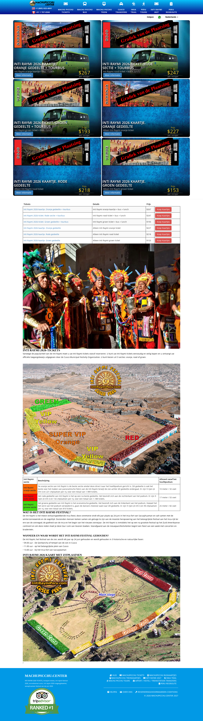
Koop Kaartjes (163, 209)
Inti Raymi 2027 (153, 678)
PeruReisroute (171, 8)
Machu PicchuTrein (104, 8)
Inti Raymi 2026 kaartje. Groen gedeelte (124, 183)
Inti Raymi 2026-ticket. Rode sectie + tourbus (127, 66)
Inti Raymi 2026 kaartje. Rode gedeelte (40, 183)
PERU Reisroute (168, 683)
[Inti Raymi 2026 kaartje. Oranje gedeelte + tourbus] (57, 49)
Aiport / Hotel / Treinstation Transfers (155, 680)
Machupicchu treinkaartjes (126, 678)
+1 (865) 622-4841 (43, 8)
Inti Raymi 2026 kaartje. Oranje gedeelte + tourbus (39, 66)
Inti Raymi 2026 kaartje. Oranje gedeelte (124, 124)
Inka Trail (171, 678)
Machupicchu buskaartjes (162, 675)
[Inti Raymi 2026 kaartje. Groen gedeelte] (146, 166)
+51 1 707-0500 (43, 12)
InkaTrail (134, 8)
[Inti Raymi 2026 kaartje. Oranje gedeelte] (146, 107)
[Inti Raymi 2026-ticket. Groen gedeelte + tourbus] (57, 107)
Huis (114, 675)
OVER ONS (127, 692)
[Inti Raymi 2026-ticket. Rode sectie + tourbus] (146, 49)
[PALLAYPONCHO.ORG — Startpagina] (40, 3)
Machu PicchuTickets (66, 8)
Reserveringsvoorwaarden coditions (157, 692)
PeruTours (143, 8)
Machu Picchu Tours (119, 680)
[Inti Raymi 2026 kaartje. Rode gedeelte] (57, 166)
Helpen (150, 17)
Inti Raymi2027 (156, 8)
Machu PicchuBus (85, 8)
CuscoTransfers (121, 7)
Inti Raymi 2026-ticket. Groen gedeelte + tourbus (40, 124)
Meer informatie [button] (23, 75)
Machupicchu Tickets (133, 675)
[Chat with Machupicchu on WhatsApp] (159, 17)
